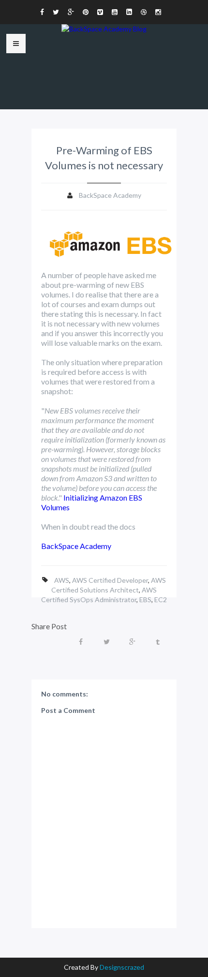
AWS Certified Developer (110, 580)
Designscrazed (122, 967)
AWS (61, 580)
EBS (145, 599)
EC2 (160, 599)
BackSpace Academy (76, 545)
